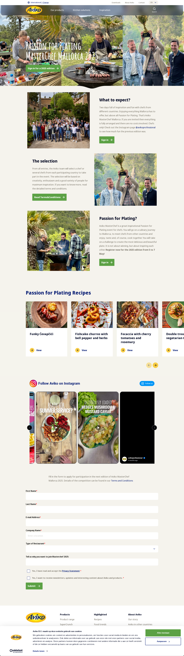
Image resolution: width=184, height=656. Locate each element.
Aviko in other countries (140, 624)
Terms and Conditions (122, 480)
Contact (142, 2)
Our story (133, 619)
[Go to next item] (155, 365)
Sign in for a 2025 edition (41, 68)
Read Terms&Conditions (47, 197)
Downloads (116, 2)
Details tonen (38, 651)
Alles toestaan (163, 633)
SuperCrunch (66, 624)
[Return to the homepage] (34, 10)
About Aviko (129, 2)
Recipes (98, 619)
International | (40, 2)
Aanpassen (162, 641)
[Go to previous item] (149, 365)
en (152, 2)
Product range (67, 619)
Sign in (104, 139)
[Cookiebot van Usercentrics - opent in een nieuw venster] (16, 651)
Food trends (100, 624)
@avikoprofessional (145, 127)
